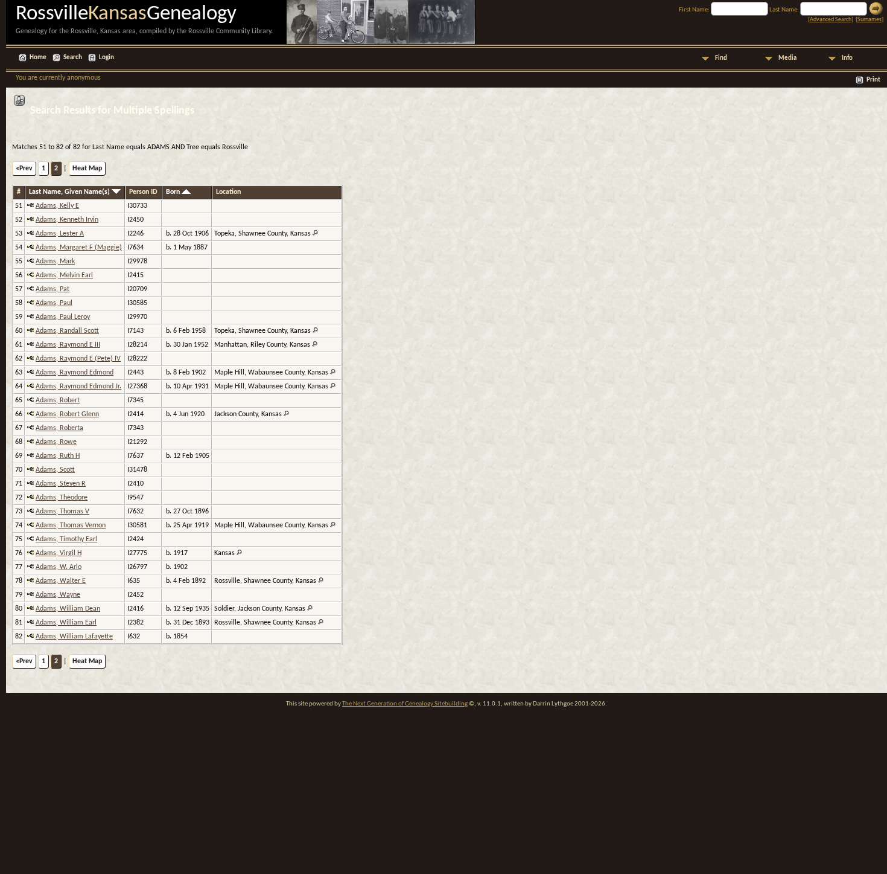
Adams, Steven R (61, 483)
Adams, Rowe (56, 442)
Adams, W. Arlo (58, 567)
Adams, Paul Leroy (63, 317)
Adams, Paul (54, 303)
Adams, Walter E (61, 581)
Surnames (869, 19)
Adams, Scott (55, 470)
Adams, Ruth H (58, 456)
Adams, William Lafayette (74, 636)
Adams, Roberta (59, 428)
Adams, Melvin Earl (64, 275)
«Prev (24, 168)
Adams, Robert (58, 400)
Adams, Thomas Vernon (71, 525)
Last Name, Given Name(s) (70, 192)
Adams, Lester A (60, 233)
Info (847, 58)
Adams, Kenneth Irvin (67, 219)
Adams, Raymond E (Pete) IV (78, 358)
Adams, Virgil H (58, 553)
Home (38, 57)
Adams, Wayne (58, 595)
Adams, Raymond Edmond (74, 372)
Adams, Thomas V (62, 511)
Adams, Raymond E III (68, 345)
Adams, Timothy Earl (66, 539)
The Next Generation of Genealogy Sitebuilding (405, 704)
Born (174, 192)
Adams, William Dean (68, 608)
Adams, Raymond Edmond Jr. (78, 386)
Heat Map (87, 168)
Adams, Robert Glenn (67, 414)
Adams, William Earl (66, 622)
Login (106, 57)
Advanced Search (830, 19)
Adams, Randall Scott (67, 331)
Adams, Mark (55, 261)
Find (721, 58)
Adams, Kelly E (57, 206)
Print (873, 80)
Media (787, 58)
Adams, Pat (52, 289)
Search (72, 57)
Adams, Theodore (61, 497)
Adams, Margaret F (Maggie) (79, 247)
